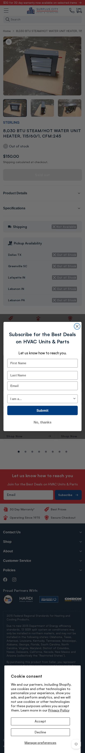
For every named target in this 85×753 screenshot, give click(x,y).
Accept (40, 721)
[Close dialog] (77, 326)
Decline (40, 732)
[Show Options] (74, 399)
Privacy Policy (59, 710)
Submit (42, 410)
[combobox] (41, 399)
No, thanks (42, 422)
